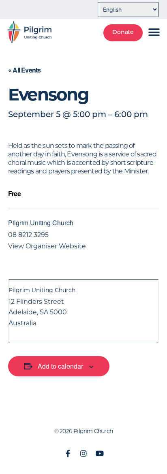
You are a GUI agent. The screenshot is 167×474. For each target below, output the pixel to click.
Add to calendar (60, 366)
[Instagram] (83, 453)
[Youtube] (99, 453)
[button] (154, 32)
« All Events (24, 70)
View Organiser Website (47, 246)
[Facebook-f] (67, 453)
